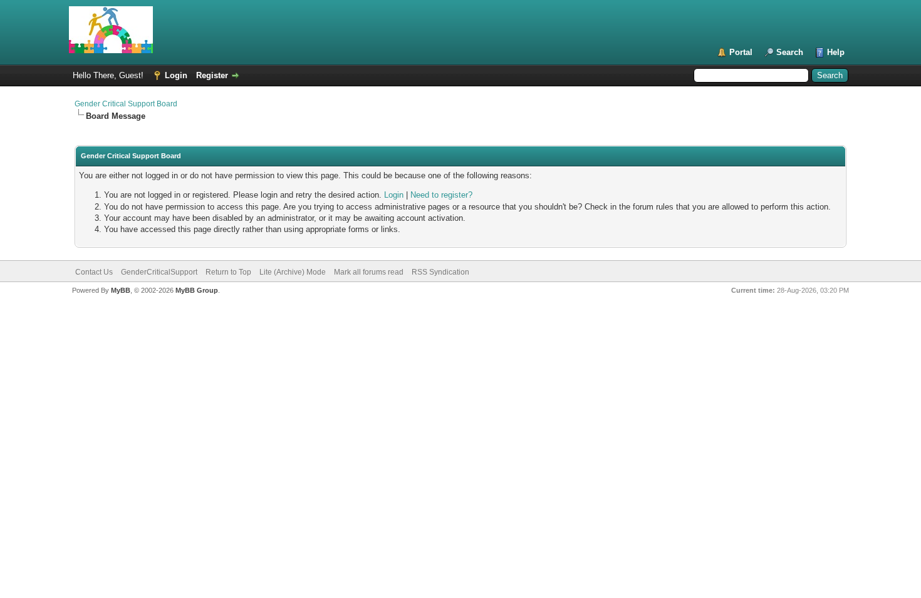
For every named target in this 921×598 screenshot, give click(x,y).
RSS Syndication (440, 272)
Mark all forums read (368, 272)
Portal (740, 52)
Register (212, 75)
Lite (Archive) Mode (292, 272)
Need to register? (441, 195)
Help (836, 52)
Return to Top (228, 272)
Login (176, 75)
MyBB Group (196, 290)
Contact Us (94, 272)
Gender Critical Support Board (126, 103)
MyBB (120, 290)
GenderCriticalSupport (159, 272)
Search (789, 52)
